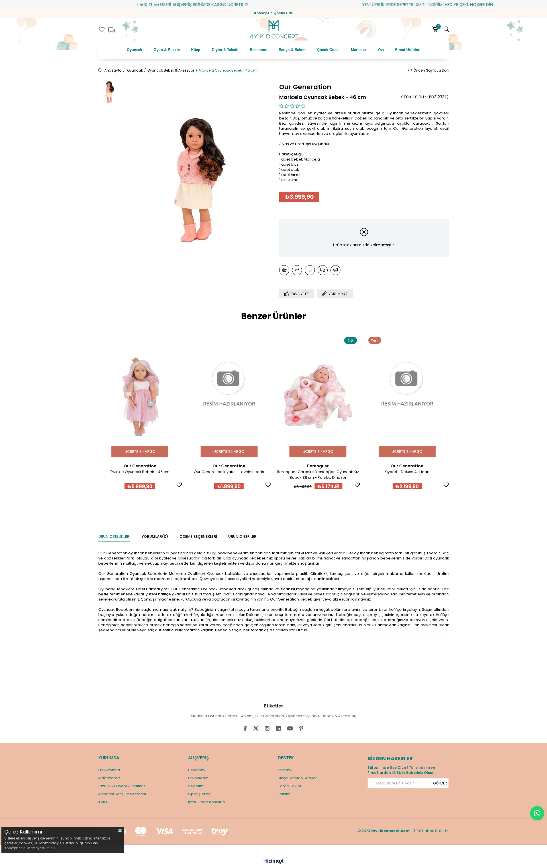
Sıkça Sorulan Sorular (297, 778)
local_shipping (111, 30)
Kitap (195, 50)
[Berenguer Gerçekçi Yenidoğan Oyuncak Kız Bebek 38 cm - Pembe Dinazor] (318, 396)
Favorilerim (198, 778)
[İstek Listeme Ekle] (284, 270)
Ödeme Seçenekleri (198, 536)
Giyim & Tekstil (225, 50)
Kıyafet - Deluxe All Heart (407, 471)
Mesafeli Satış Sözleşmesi (122, 794)
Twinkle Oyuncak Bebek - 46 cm (140, 471)
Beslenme (258, 50)
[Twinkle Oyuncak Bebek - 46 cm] (140, 396)
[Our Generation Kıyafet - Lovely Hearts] (229, 396)
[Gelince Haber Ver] (335, 270)
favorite (101, 30)
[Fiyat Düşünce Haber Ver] (310, 270)
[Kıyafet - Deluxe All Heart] (407, 396)
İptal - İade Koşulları (206, 802)
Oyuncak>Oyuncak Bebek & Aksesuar (321, 716)
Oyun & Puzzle (167, 50)
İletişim (284, 794)
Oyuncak (134, 50)
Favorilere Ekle (179, 484)
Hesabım (196, 770)
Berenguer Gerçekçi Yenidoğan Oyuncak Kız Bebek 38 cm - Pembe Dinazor (318, 474)
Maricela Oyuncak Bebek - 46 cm (222, 716)
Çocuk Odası (328, 50)
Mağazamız (109, 778)
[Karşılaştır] (297, 270)
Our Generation (269, 716)
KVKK (103, 802)
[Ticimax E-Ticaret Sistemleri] (274, 862)
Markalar (358, 50)
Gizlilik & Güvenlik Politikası (122, 786)
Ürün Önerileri (242, 536)
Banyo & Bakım (292, 50)
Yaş (380, 50)
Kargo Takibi (289, 786)
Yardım (284, 770)
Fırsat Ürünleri (408, 50)
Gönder (440, 783)
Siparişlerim (199, 794)
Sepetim (196, 786)
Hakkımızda (109, 770)
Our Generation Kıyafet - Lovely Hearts (229, 471)
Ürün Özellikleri (114, 536)
